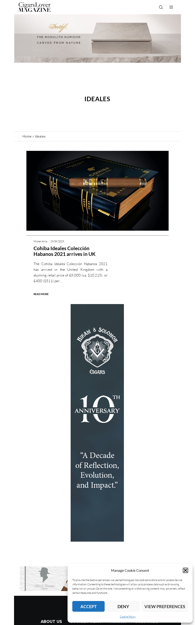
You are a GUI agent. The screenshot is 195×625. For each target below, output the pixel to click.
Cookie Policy (128, 616)
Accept (88, 606)
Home (27, 136)
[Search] (161, 7)
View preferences (164, 606)
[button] (185, 570)
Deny (123, 606)
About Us (51, 621)
